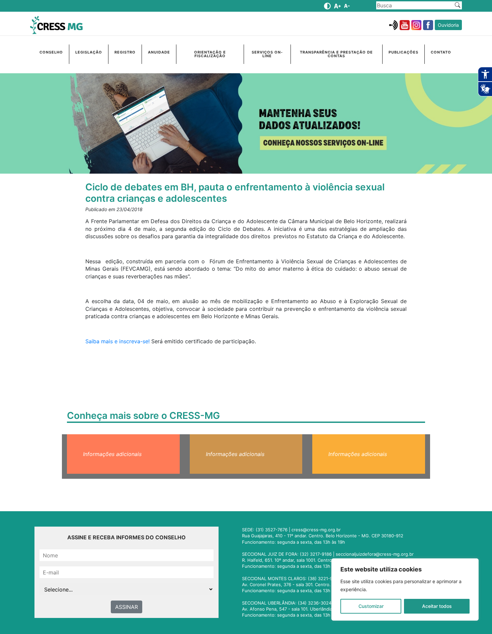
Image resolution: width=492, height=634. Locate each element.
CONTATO (441, 52)
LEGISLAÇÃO (88, 52)
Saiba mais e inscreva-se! (117, 341)
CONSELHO (51, 52)
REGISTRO (125, 52)
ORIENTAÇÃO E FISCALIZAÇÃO (210, 54)
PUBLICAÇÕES (403, 52)
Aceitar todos (437, 606)
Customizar (371, 606)
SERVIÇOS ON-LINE (267, 54)
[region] (405, 589)
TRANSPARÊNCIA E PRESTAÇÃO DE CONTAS (336, 54)
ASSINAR (126, 607)
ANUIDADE (159, 52)
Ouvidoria (448, 25)
